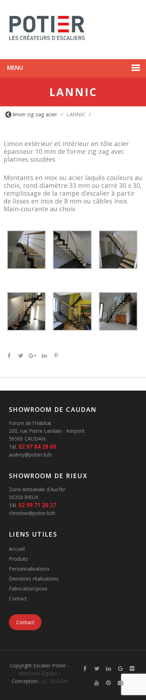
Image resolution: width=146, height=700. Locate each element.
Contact (18, 598)
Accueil (17, 548)
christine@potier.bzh (32, 513)
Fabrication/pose (28, 588)
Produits (18, 558)
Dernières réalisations (34, 578)
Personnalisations (29, 568)
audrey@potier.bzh (30, 454)
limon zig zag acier (35, 114)
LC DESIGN (55, 681)
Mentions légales (37, 673)
